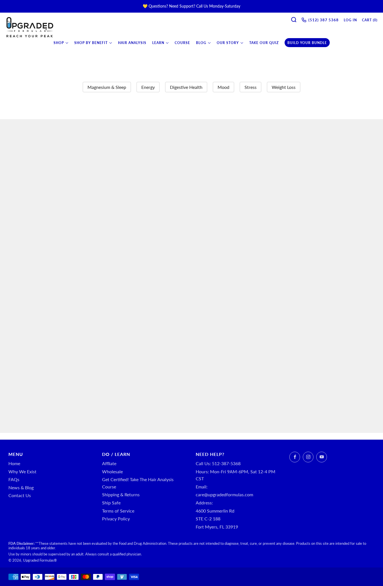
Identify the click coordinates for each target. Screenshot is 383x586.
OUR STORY (228, 43)
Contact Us (19, 495)
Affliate (109, 463)
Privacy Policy (116, 518)
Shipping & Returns (121, 494)
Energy (148, 87)
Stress (250, 87)
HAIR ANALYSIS (132, 43)
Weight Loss (284, 87)
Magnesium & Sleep (106, 87)
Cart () (369, 20)
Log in (350, 20)
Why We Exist (22, 471)
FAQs (13, 479)
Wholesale (112, 471)
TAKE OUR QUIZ (264, 43)
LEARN (158, 43)
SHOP (59, 43)
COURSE (182, 43)
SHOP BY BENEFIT (91, 43)
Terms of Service (118, 510)
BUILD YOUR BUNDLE (307, 43)
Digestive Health (186, 87)
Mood (223, 87)
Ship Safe (111, 502)
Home (14, 463)
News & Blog (21, 487)
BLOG (201, 43)
